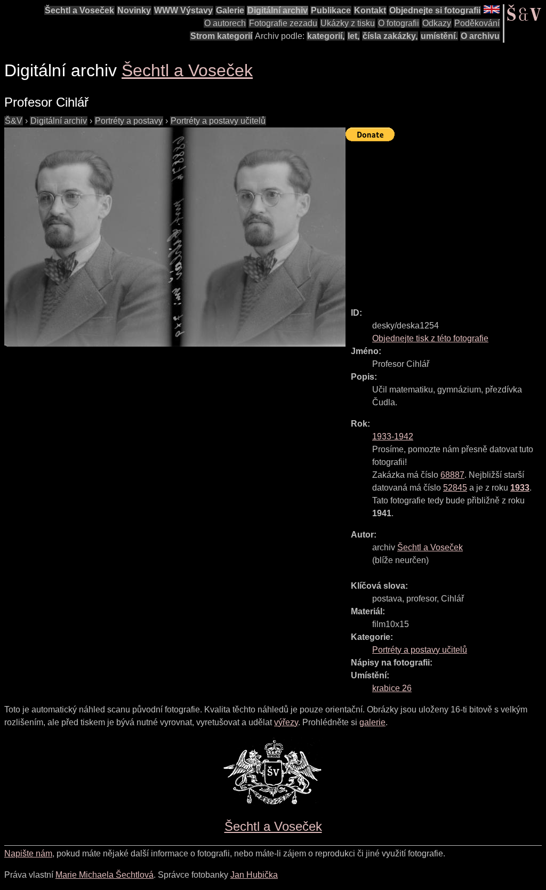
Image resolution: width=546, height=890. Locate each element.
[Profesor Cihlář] (175, 237)
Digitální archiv (277, 10)
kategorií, (325, 36)
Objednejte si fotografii (434, 10)
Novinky (134, 10)
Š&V (13, 120)
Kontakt (370, 10)
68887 (452, 474)
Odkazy (436, 23)
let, (353, 36)
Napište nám (28, 853)
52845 (455, 487)
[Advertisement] (446, 219)
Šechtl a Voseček (79, 10)
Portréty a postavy (129, 120)
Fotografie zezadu (283, 23)
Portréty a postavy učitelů (218, 120)
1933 (519, 487)
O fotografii (398, 23)
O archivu (480, 36)
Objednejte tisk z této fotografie (430, 338)
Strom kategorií (221, 36)
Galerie (230, 10)
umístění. (439, 36)
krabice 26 (392, 688)
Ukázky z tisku (347, 23)
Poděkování (477, 23)
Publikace (331, 10)
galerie (372, 722)
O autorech (225, 23)
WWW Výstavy (183, 10)
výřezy (286, 722)
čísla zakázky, (390, 36)
